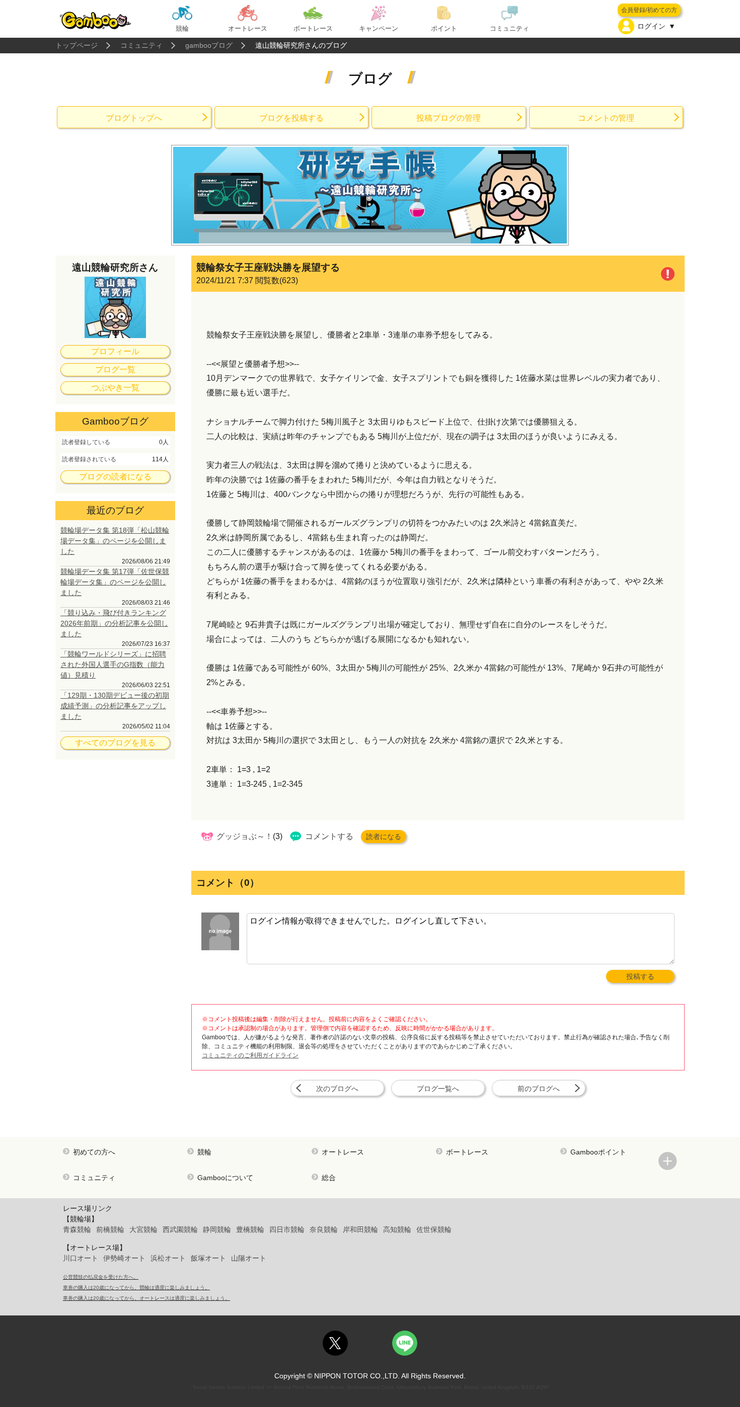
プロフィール (115, 351)
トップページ (76, 45)
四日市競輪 (287, 1229)
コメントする (329, 836)
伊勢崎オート (124, 1258)
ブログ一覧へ (438, 1089)
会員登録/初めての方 (649, 10)
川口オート (80, 1258)
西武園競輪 (180, 1229)
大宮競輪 (143, 1229)
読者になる (383, 837)
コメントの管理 (606, 118)
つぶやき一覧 (115, 387)
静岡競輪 (217, 1229)
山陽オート (248, 1258)
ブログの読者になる (115, 476)
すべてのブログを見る (115, 742)
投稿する (640, 976)
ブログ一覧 (115, 369)
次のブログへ (337, 1089)
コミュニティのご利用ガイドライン (250, 1055)
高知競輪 (397, 1229)
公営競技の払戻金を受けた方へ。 (100, 1277)
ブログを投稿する (291, 118)
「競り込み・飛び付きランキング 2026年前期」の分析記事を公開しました (114, 623)
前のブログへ (538, 1089)
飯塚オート (208, 1258)
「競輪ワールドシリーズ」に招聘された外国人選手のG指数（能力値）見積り (113, 664)
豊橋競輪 (250, 1229)
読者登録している (86, 442)
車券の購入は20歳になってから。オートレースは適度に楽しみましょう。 (146, 1298)
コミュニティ (141, 45)
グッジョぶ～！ (244, 836)
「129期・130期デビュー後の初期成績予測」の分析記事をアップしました (114, 705)
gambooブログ (209, 45)
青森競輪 (77, 1229)
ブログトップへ (134, 118)
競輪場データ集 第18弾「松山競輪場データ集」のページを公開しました (114, 540)
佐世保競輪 (434, 1229)
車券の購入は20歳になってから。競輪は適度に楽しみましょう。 (136, 1287)
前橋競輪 (110, 1229)
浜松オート (168, 1258)
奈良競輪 (324, 1229)
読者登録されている (89, 459)
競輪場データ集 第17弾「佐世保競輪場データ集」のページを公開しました (114, 582)
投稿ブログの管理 (448, 118)
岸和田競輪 (360, 1229)
